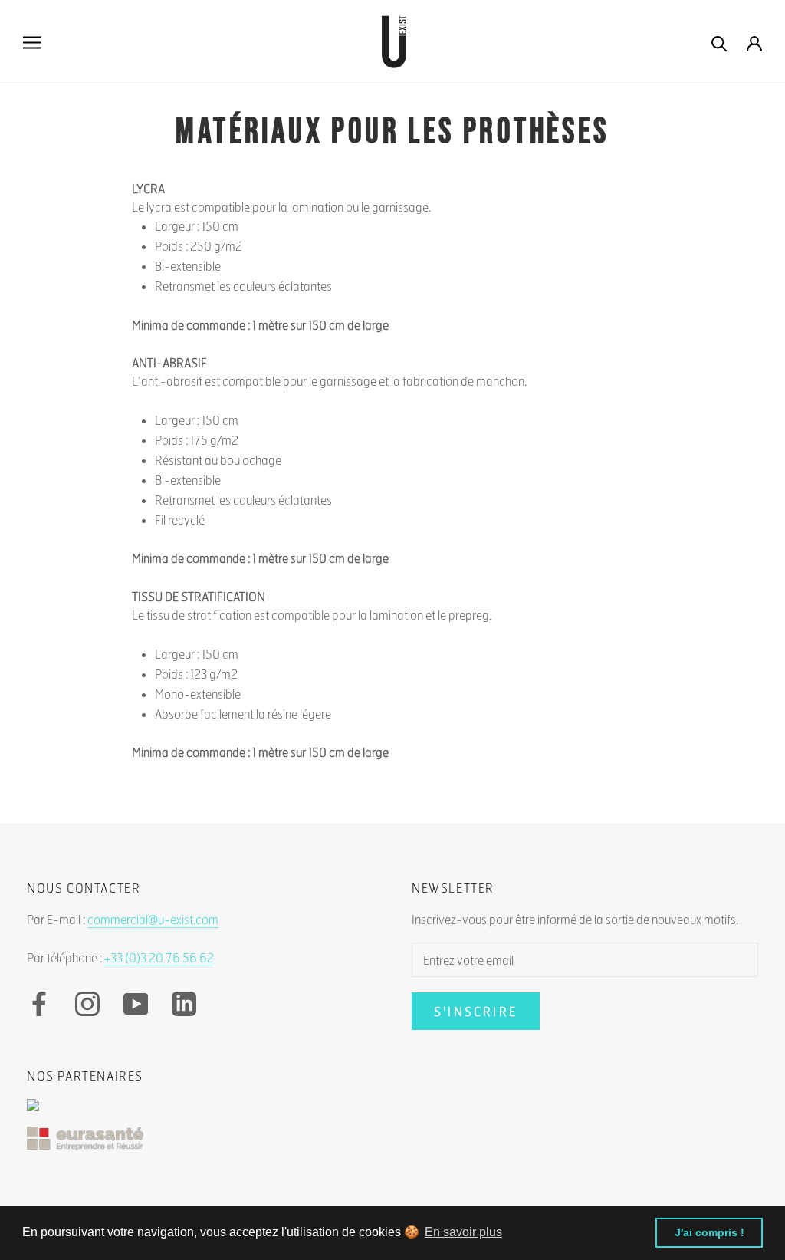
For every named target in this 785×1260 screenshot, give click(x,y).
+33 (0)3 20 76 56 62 (159, 957)
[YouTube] (135, 1004)
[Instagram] (87, 1004)
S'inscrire (475, 1011)
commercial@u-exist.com (152, 919)
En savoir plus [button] (463, 1232)
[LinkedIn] (184, 1004)
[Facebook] (39, 1004)
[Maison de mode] (392, 1113)
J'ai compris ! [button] (709, 1232)
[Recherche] (719, 43)
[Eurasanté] (392, 1146)
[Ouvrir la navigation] (32, 42)
